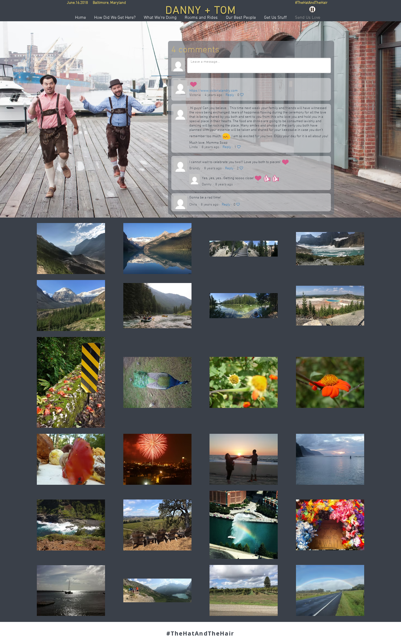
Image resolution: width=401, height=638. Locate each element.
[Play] (312, 9)
